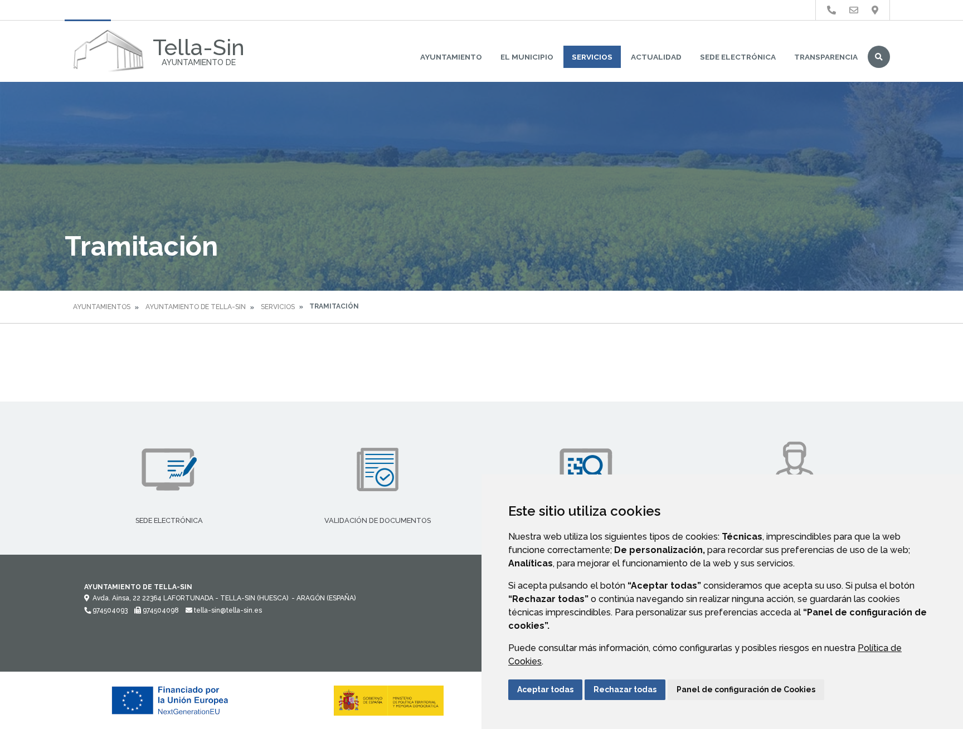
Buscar (879, 57)
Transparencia (826, 56)
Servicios (592, 56)
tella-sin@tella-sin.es (227, 610)
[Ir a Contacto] (853, 10)
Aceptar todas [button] (545, 689)
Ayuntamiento (451, 56)
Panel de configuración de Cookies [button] (746, 689)
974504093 (109, 610)
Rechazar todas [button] (625, 689)
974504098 (160, 610)
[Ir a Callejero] (875, 10)
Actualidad (656, 56)
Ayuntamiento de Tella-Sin (195, 307)
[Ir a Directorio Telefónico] (831, 10)
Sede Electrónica (738, 56)
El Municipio (526, 56)
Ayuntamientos (101, 307)
